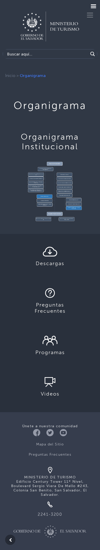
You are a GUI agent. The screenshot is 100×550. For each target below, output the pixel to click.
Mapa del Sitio (50, 444)
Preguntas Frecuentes (50, 454)
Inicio (10, 75)
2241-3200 (50, 514)
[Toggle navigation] (90, 15)
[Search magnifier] (92, 54)
